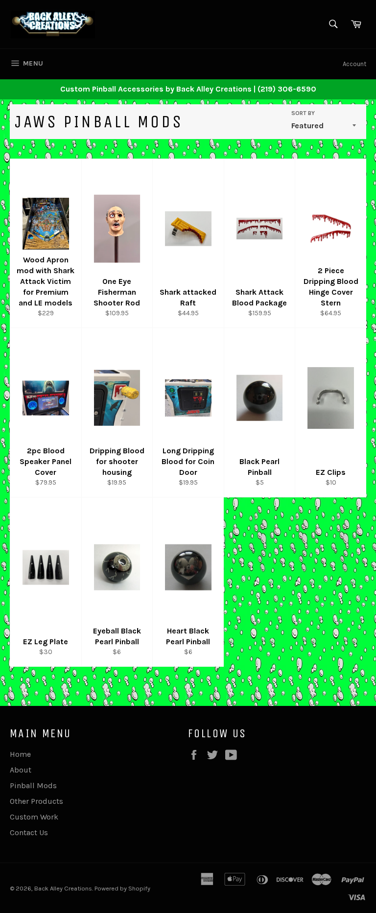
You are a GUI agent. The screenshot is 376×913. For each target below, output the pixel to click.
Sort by (303, 113)
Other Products (36, 801)
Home (20, 754)
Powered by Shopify (122, 888)
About (20, 769)
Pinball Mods (33, 785)
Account (354, 64)
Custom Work (34, 816)
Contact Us (29, 832)
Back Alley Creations (63, 888)
